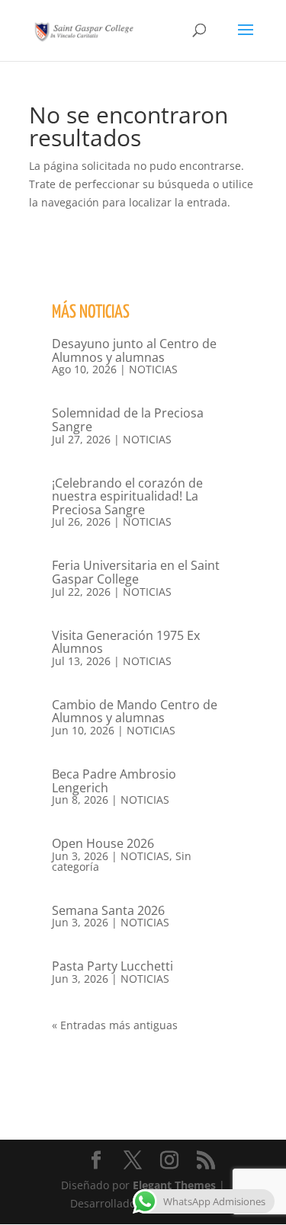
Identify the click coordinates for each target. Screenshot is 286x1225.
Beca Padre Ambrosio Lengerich (114, 781)
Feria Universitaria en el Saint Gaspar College (136, 572)
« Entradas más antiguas (115, 1025)
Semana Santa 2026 (108, 910)
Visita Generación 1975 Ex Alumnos (126, 642)
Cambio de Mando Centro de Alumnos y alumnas (134, 711)
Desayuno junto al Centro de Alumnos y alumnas (134, 350)
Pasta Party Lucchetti (112, 966)
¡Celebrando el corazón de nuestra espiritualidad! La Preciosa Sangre (127, 496)
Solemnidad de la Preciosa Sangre (128, 420)
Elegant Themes (174, 1185)
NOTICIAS (153, 369)
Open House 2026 (103, 843)
